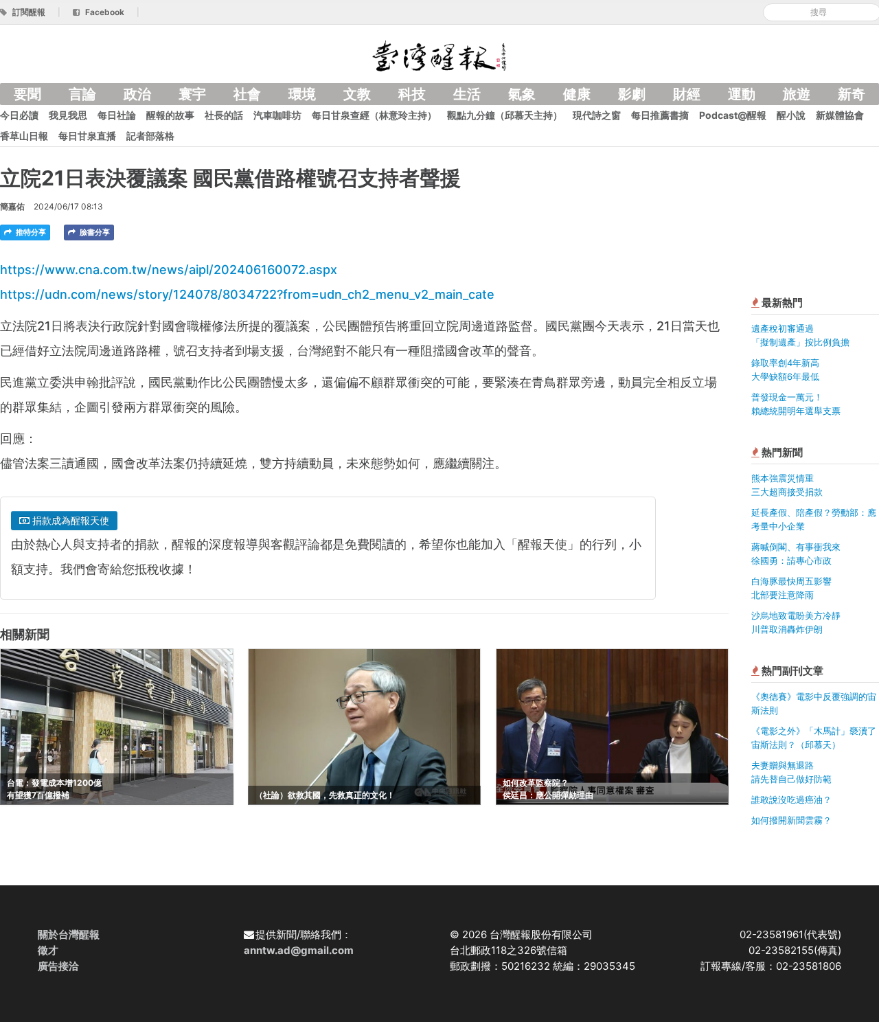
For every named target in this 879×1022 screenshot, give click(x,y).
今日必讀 (19, 115)
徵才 (48, 950)
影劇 (632, 94)
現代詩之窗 (597, 115)
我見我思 (68, 115)
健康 (577, 94)
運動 (741, 94)
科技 (412, 94)
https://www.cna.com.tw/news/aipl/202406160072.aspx (168, 269)
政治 (137, 94)
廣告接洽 (58, 966)
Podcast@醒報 (732, 115)
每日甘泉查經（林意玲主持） (374, 115)
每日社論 (117, 115)
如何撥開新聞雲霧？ (791, 820)
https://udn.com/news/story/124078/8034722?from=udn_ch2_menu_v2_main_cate (247, 294)
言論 (82, 94)
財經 (686, 94)
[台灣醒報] (439, 54)
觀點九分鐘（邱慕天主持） (504, 115)
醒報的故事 (170, 115)
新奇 (851, 94)
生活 (467, 94)
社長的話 (224, 115)
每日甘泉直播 (87, 135)
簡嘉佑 (12, 206)
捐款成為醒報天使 (69, 520)
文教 (357, 94)
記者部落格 (150, 135)
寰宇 (192, 94)
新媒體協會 (840, 115)
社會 (247, 94)
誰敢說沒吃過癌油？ (791, 799)
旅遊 (796, 94)
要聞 (27, 94)
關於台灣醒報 (69, 934)
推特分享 (30, 232)
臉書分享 (94, 232)
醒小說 (791, 115)
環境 (302, 94)
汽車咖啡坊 (277, 115)
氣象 (522, 94)
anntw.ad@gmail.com (299, 950)
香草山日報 (24, 135)
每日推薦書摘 (660, 115)
